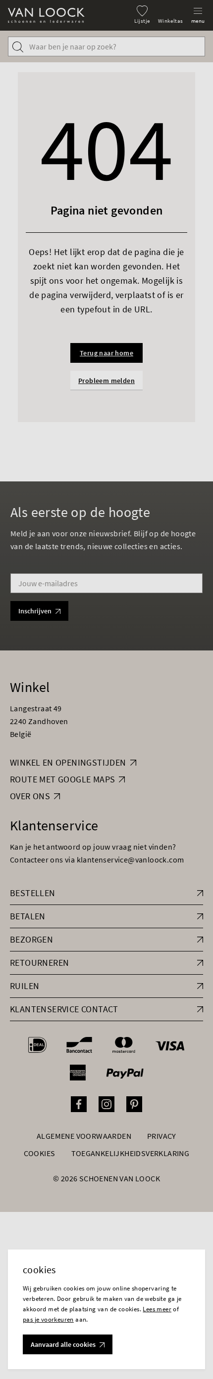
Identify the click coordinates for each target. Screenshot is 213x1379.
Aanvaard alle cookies (63, 1344)
